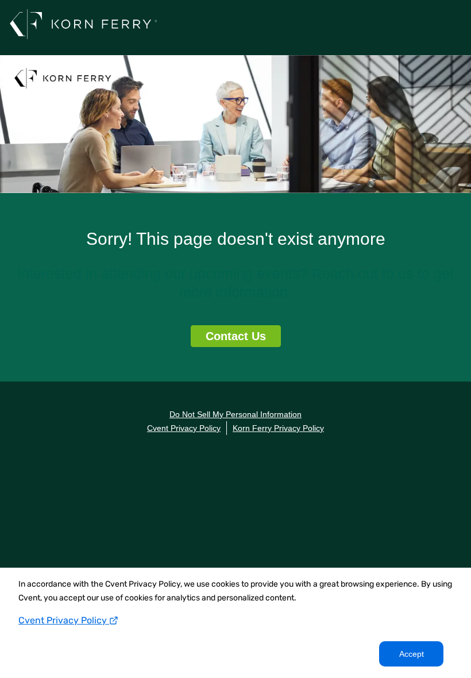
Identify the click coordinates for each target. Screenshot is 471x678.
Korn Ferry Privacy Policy (278, 428)
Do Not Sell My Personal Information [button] (235, 414)
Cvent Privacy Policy (63, 620)
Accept (411, 653)
